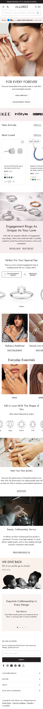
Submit (21, 660)
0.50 (9, 181)
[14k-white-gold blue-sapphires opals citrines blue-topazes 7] (5, 175)
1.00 (13, 181)
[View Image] (21, 114)
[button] (17, 627)
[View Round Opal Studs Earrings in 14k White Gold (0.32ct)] (13, 151)
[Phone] (8, 7)
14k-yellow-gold (7, 175)
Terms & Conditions (19, 703)
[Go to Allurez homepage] (21, 7)
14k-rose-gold (35, 177)
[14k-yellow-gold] (7, 175)
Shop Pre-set (28, 248)
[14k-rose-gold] (35, 177)
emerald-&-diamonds (35, 179)
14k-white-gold (5, 175)
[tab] (31, 274)
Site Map (30, 703)
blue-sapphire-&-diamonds (33, 179)
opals (7, 177)
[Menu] (3, 7)
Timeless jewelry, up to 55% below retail (21, 2)
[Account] (36, 7)
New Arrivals (21, 95)
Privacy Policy (6, 703)
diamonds (31, 179)
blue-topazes (11, 177)
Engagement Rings (21, 102)
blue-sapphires (5, 177)
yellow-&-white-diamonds (37, 179)
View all (37, 125)
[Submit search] (37, 12)
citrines (9, 177)
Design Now (15, 248)
